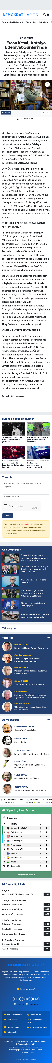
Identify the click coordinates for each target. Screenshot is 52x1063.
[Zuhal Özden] (7, 683)
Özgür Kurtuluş (22, 655)
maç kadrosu (37, 1050)
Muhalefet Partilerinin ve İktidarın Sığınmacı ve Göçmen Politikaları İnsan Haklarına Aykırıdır (30, 696)
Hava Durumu (36, 1015)
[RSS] (37, 999)
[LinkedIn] (28, 999)
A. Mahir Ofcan (22, 751)
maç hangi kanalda (26, 1052)
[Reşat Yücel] (7, 764)
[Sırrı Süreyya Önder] (7, 728)
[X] (19, 999)
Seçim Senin (20, 742)
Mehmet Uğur (21, 668)
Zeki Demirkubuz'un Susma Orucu (30, 684)
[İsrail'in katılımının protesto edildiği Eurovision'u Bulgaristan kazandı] (13, 453)
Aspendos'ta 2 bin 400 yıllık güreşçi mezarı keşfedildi (37, 440)
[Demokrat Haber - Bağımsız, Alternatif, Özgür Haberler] (21, 15)
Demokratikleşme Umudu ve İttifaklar (31, 754)
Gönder (7, 516)
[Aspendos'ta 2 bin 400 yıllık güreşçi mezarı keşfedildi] (38, 429)
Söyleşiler (31, 22)
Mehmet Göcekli (22, 645)
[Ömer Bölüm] (7, 740)
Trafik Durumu (12, 1019)
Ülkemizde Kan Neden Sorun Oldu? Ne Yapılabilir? (31, 708)
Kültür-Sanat (26, 38)
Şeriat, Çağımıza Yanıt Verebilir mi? (30, 790)
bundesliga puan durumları (19, 1050)
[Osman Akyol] (7, 789)
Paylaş (7, 113)
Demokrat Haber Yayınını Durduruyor (31, 648)
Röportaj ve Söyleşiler (20, 1041)
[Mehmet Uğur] (7, 671)
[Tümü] (48, 628)
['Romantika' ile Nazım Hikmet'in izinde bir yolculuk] (13, 429)
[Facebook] (15, 999)
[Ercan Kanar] (7, 695)
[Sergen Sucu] (7, 777)
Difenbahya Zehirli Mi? (25, 1044)
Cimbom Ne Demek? (38, 1041)
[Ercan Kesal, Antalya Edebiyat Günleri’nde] (26, 95)
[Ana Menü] (48, 15)
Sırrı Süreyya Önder (24, 727)
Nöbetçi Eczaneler (14, 1015)
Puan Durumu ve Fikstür (35, 1021)
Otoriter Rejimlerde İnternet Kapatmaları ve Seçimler (27, 660)
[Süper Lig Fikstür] (48, 884)
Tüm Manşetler (13, 1027)
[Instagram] (24, 999)
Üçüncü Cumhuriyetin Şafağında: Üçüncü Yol (29, 766)
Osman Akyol (21, 787)
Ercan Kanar (20, 692)
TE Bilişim (32, 1059)
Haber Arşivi (12, 1032)
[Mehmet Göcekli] (7, 646)
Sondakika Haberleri (12, 22)
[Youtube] (33, 999)
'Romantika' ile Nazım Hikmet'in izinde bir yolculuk (12, 440)
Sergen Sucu (20, 775)
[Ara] (44, 15)
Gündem (43, 22)
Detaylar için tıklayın (26, 875)
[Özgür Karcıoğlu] (7, 707)
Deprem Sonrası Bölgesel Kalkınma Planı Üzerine (30, 672)
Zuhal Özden (21, 681)
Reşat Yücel (20, 762)
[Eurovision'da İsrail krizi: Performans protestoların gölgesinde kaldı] (38, 453)
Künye (6, 1041)
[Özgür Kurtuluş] (7, 658)
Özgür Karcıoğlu (23, 704)
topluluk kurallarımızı (25, 524)
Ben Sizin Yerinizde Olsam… (27, 778)
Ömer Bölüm (20, 739)
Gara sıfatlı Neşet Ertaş (25, 730)
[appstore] (18, 1005)
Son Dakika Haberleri (38, 1027)
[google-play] (32, 1005)
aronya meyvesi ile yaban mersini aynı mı (25, 1047)
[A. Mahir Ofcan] (7, 752)
